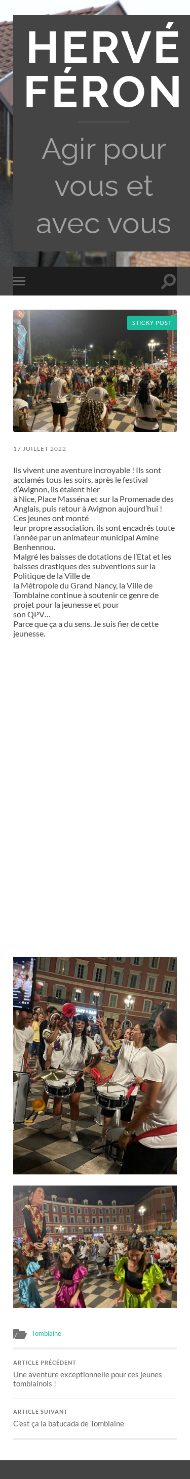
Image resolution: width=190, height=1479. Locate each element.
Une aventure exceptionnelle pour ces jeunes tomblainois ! (87, 1374)
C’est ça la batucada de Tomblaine (68, 1418)
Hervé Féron (103, 69)
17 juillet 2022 (39, 448)
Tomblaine (46, 1333)
